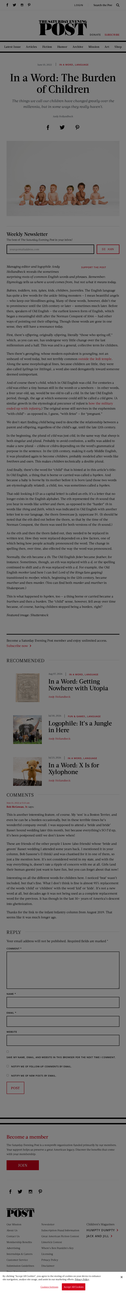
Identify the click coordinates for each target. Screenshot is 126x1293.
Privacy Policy (82, 1279)
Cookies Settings (49, 1286)
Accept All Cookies (74, 1286)
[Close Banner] (122, 1277)
